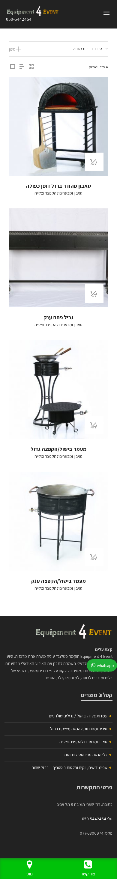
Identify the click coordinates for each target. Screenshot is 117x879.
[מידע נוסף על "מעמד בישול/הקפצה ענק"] (94, 557)
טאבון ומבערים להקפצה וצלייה (58, 193)
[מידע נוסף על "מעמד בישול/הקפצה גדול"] (94, 425)
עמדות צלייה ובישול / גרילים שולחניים (78, 716)
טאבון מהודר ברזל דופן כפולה (58, 185)
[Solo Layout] (12, 67)
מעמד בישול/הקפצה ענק (58, 580)
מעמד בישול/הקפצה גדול (58, 448)
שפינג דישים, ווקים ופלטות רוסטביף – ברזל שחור (69, 767)
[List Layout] (22, 67)
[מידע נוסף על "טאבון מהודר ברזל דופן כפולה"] (94, 162)
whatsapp (105, 665)
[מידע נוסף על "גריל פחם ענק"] (94, 293)
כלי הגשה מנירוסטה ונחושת (85, 754)
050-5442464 (19, 19)
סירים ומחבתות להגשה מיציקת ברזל (78, 729)
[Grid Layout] (31, 67)
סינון (12, 49)
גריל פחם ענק (59, 317)
